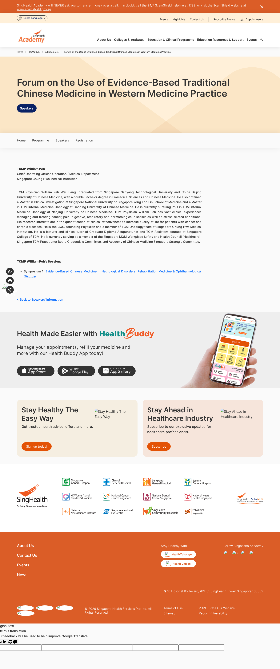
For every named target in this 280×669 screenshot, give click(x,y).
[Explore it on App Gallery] (117, 371)
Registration (84, 140)
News (22, 574)
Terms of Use (173, 608)
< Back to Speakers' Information (40, 299)
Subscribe (159, 446)
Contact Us (27, 555)
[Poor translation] (12, 641)
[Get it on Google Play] (76, 371)
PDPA (203, 608)
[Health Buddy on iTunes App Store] (35, 371)
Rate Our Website (222, 608)
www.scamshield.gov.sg (34, 9)
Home (20, 51)
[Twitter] (244, 553)
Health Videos (182, 563)
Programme (40, 140)
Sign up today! (36, 446)
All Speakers (51, 51)
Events (23, 565)
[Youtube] (235, 553)
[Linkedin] (253, 553)
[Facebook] (227, 553)
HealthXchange (182, 554)
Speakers (27, 108)
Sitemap (169, 613)
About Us (25, 545)
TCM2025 (34, 51)
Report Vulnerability (213, 613)
